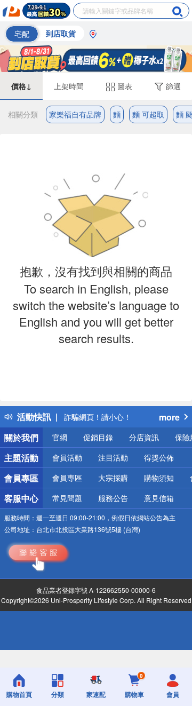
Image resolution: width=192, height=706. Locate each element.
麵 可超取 (148, 114)
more (169, 417)
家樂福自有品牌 (75, 114)
